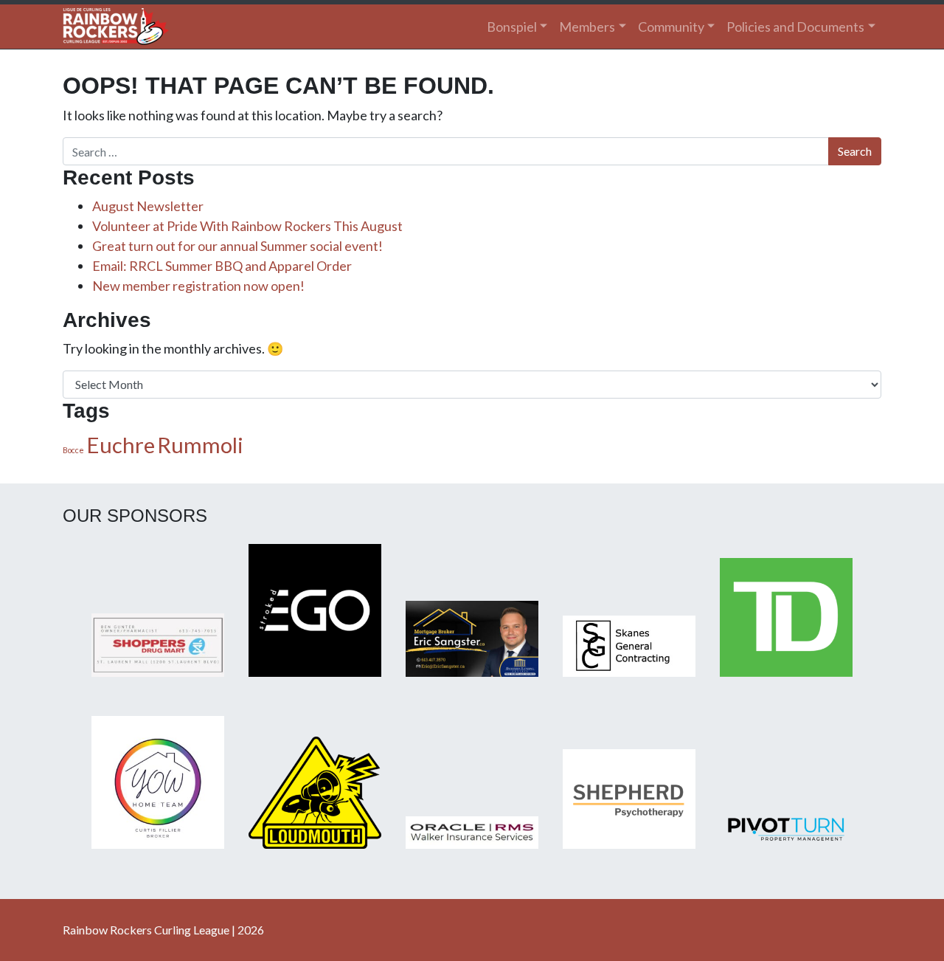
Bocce (73, 450)
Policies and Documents (795, 26)
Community (671, 26)
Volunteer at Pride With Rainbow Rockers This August (247, 226)
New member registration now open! (198, 286)
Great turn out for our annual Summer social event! (237, 246)
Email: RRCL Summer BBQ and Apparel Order (222, 266)
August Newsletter (148, 206)
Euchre (120, 445)
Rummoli (200, 445)
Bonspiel (512, 26)
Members (587, 26)
